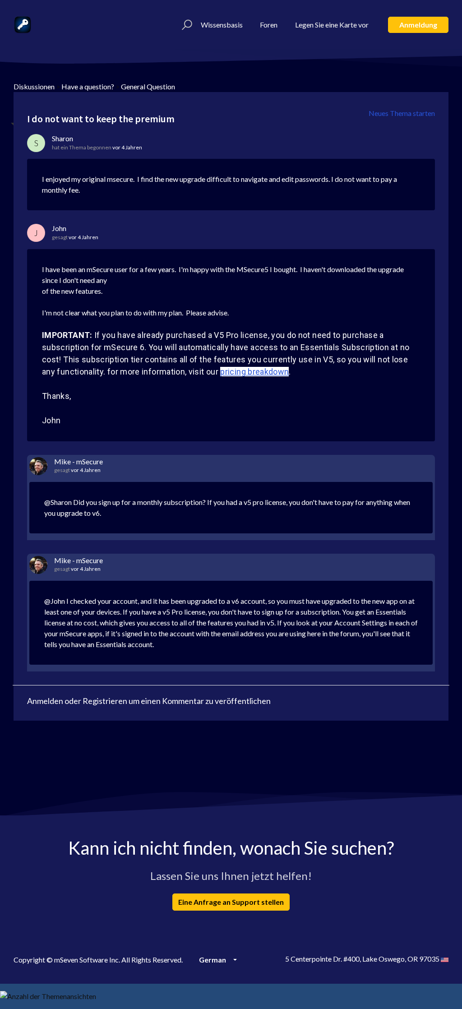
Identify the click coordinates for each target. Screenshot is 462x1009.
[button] (185, 25)
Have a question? (87, 86)
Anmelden (45, 701)
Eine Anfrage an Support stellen (231, 902)
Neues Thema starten (402, 113)
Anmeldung (418, 24)
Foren (268, 24)
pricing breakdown (254, 371)
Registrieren (105, 701)
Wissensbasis (222, 24)
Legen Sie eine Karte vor (332, 24)
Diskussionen (34, 86)
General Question (148, 86)
